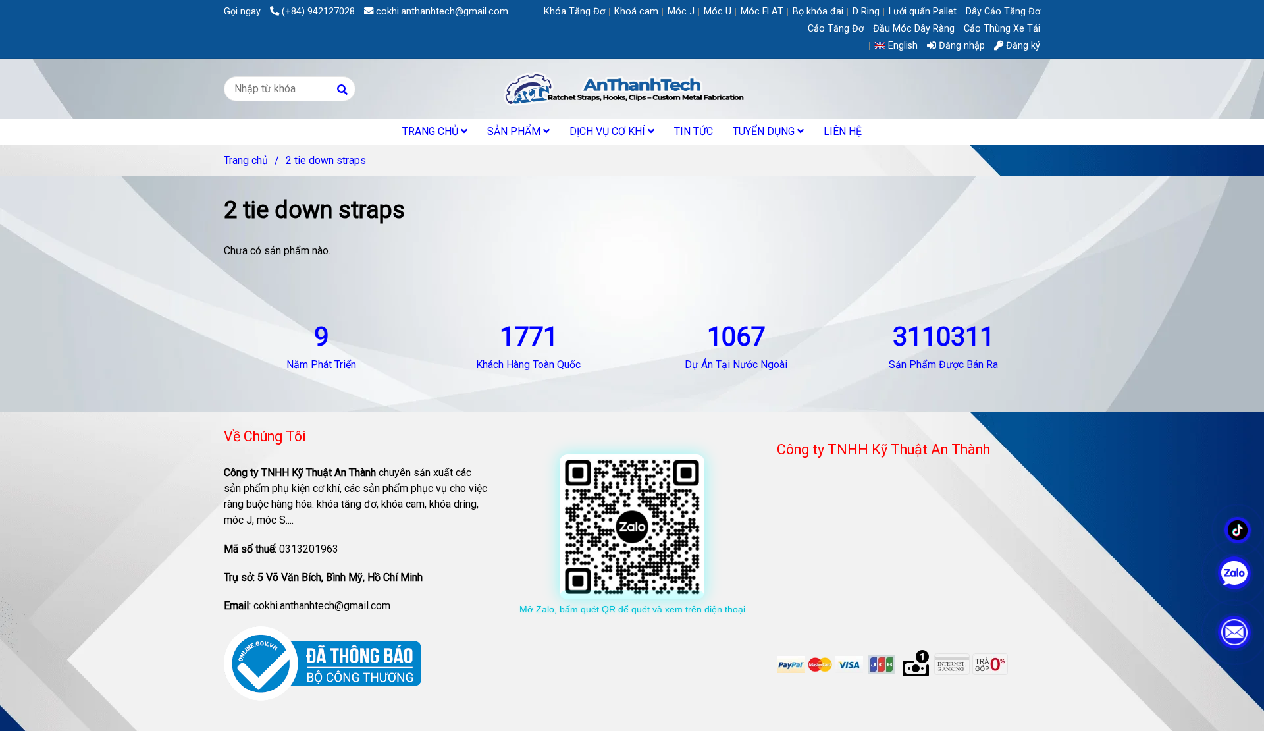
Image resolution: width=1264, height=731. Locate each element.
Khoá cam (636, 11)
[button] (899, 45)
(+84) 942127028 (318, 11)
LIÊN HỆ (843, 131)
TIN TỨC (693, 131)
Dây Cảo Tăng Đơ (1003, 11)
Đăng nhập (960, 45)
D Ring (866, 11)
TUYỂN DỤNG (765, 131)
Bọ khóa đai (818, 11)
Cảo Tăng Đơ (836, 28)
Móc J (681, 11)
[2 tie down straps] (631, 88)
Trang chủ (246, 160)
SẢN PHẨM (515, 131)
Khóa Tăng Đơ (574, 11)
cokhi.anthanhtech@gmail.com (442, 11)
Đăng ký (1021, 45)
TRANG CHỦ (431, 131)
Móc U (717, 11)
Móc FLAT (762, 11)
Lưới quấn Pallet (923, 11)
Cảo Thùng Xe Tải (1002, 28)
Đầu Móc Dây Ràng (914, 28)
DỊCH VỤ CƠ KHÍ (608, 131)
